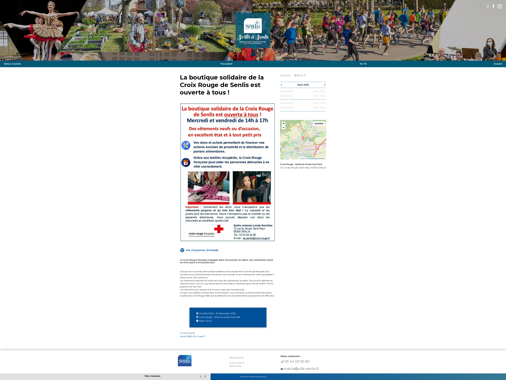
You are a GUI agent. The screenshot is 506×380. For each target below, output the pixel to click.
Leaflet (302, 158)
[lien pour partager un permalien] (304, 75)
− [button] (283, 127)
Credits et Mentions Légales (253, 377)
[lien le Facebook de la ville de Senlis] (200, 376)
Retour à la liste (12, 64)
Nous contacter (291, 356)
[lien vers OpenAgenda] (487, 6)
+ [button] (283, 123)
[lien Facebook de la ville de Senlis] (493, 6)
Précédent (226, 64)
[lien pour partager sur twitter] (301, 75)
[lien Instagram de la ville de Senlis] (500, 6)
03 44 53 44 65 (187, 333)
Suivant (498, 64)
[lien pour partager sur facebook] (298, 75)
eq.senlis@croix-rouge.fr (192, 336)
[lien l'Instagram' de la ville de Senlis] (205, 376)
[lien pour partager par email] (295, 75)
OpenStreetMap (312, 158)
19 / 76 (363, 64)
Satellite (318, 123)
